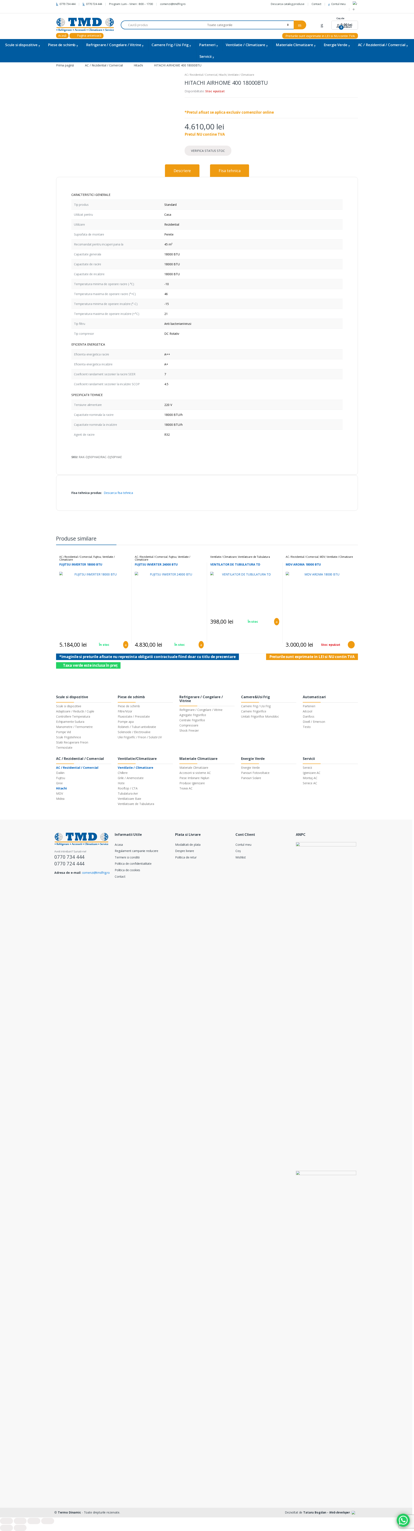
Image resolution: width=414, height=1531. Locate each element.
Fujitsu (97, 557)
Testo (307, 727)
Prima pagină (65, 65)
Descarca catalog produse (287, 4)
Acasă (62, 35)
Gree (59, 783)
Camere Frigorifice (253, 711)
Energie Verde (335, 44)
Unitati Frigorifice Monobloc (260, 716)
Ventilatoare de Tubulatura (254, 557)
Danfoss (308, 716)
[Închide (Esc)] (6, 1521)
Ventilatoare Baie (129, 799)
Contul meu (338, 4)
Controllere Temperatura (73, 716)
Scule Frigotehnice (68, 737)
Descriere (182, 170)
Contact (316, 4)
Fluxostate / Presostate (134, 716)
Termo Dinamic (69, 1512)
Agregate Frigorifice (192, 715)
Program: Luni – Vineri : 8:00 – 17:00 (131, 4)
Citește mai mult (351, 644)
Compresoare (188, 725)
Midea (60, 799)
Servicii (205, 56)
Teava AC (186, 788)
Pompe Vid (63, 732)
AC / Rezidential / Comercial (381, 44)
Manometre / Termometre (74, 727)
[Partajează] (20, 1521)
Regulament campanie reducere (136, 851)
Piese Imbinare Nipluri (194, 778)
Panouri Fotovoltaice (255, 773)
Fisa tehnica (229, 170)
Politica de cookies (127, 870)
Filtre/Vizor (125, 711)
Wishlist (240, 857)
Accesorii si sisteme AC (195, 773)
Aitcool (307, 711)
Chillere (123, 773)
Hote (121, 783)
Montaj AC (310, 778)
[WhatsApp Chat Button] (403, 1520)
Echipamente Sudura (70, 722)
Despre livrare (184, 851)
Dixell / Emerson (314, 722)
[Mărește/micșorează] (47, 1521)
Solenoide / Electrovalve (134, 732)
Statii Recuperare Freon (72, 742)
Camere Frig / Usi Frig (170, 44)
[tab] (182, 170)
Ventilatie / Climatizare (245, 44)
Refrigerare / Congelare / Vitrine (113, 44)
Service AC (310, 783)
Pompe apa (126, 722)
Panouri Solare (251, 778)
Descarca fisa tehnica (118, 493)
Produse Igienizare (192, 783)
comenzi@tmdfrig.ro (173, 4)
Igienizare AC (311, 773)
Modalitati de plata (188, 845)
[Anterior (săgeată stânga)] (6, 1528)
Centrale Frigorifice (192, 720)
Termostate (64, 747)
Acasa (119, 845)
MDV (322, 557)
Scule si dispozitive (21, 44)
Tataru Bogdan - (326, 1512)
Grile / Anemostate (130, 778)
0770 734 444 (67, 4)
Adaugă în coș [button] (124, 644)
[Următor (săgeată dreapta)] (20, 1528)
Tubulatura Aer (128, 793)
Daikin (60, 773)
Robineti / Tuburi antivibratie (137, 727)
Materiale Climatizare (294, 44)
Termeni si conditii (127, 857)
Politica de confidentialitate (133, 863)
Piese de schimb (61, 44)
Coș (238, 851)
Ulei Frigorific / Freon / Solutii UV (140, 737)
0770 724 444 (94, 4)
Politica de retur (186, 857)
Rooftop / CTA (128, 788)
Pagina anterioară (88, 35)
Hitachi (138, 65)
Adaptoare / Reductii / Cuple (75, 711)
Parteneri (207, 44)
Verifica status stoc (208, 151)
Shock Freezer (189, 730)
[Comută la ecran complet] (33, 1521)
